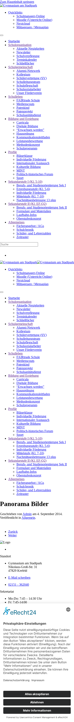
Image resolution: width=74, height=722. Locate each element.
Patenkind (22, 107)
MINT (20, 170)
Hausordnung (25, 133)
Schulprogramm (26, 148)
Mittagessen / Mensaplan (32, 27)
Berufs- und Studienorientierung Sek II (41, 207)
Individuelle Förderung (31, 159)
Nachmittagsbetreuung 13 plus (36, 200)
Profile (12, 152)
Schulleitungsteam (28, 82)
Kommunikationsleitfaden (33, 137)
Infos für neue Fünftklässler (18, 248)
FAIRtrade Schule (28, 100)
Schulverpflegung (27, 56)
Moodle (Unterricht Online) (34, 20)
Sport (19, 178)
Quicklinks (15, 12)
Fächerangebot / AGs (30, 226)
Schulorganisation (19, 45)
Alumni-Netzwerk (28, 70)
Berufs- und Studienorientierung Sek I (41, 185)
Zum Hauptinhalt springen (17, 1)
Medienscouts (25, 104)
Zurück (13, 531)
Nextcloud (23, 23)
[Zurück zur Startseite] (18, 5)
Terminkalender (26, 59)
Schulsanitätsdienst (28, 115)
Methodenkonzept (28, 144)
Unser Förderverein (29, 93)
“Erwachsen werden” (30, 130)
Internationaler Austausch (32, 163)
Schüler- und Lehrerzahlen (33, 233)
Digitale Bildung (27, 126)
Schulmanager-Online (30, 16)
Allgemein (28, 517)
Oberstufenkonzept (28, 218)
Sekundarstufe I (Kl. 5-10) (25, 181)
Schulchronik (25, 229)
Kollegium (23, 74)
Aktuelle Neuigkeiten (30, 48)
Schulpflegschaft (27, 85)
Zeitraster (22, 237)
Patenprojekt (24, 111)
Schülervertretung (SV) (31, 78)
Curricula (22, 122)
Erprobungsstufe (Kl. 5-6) (33, 189)
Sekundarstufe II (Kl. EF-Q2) (27, 203)
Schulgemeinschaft (20, 67)
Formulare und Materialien (33, 211)
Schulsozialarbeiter (28, 89)
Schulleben (15, 96)
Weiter (12, 535)
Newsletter (23, 52)
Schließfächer (25, 63)
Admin (27, 514)
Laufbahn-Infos (26, 215)
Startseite (14, 41)
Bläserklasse (24, 155)
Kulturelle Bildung (28, 167)
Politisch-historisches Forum (34, 174)
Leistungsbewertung (29, 141)
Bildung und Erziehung (23, 119)
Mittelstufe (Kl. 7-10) (30, 196)
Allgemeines (16, 222)
